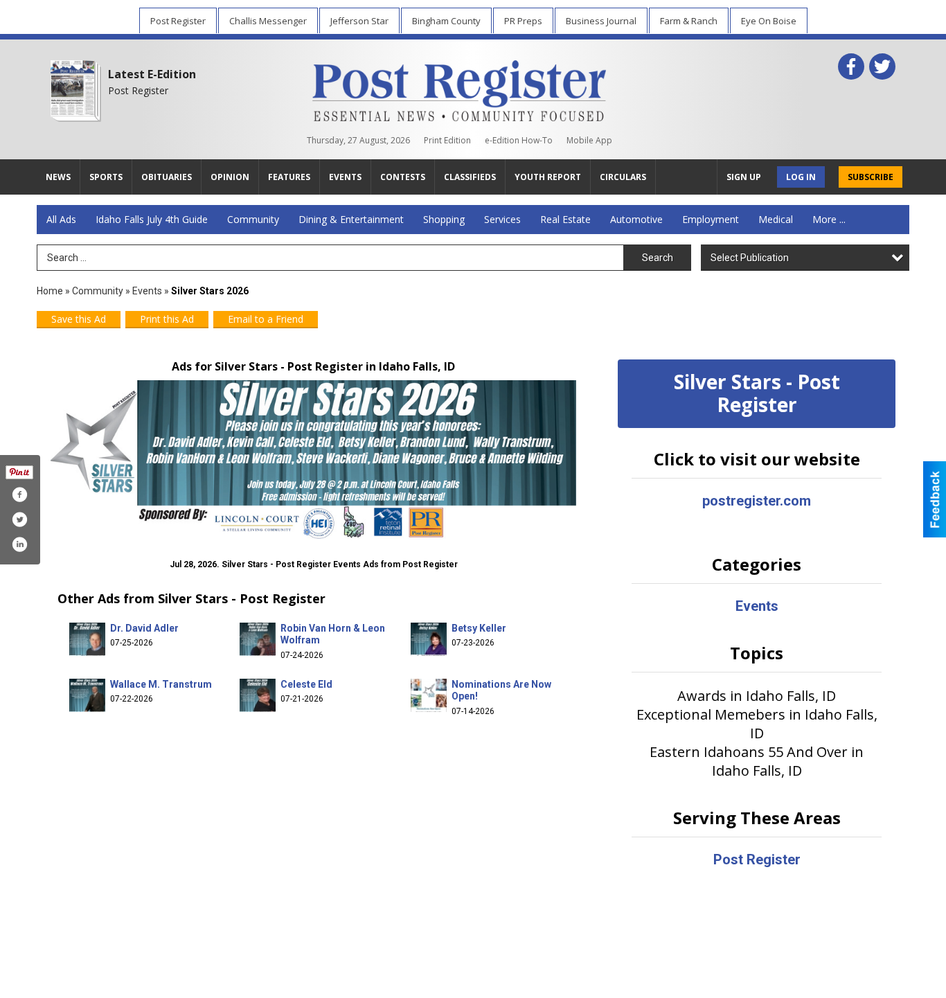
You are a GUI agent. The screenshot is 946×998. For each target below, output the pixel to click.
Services (502, 219)
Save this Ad (78, 319)
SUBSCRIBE (870, 177)
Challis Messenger (268, 21)
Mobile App (589, 140)
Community (253, 219)
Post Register (178, 21)
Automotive (636, 219)
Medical (775, 219)
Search (657, 257)
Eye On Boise (768, 21)
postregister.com (756, 500)
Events (148, 290)
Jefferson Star (359, 21)
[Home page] (459, 88)
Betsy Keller (479, 628)
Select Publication (750, 257)
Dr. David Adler (144, 628)
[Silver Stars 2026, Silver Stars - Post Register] (313, 459)
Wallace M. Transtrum (161, 684)
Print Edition (447, 140)
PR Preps (523, 21)
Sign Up (743, 177)
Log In (801, 177)
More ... (829, 219)
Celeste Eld (306, 684)
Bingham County (446, 21)
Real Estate (565, 219)
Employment (710, 219)
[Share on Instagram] (19, 544)
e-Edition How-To (519, 140)
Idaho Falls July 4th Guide (152, 219)
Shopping (444, 219)
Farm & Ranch (688, 21)
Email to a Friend (265, 319)
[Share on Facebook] (19, 494)
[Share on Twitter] (19, 519)
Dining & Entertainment (351, 219)
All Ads (61, 219)
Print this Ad (167, 319)
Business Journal (601, 21)
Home (50, 290)
